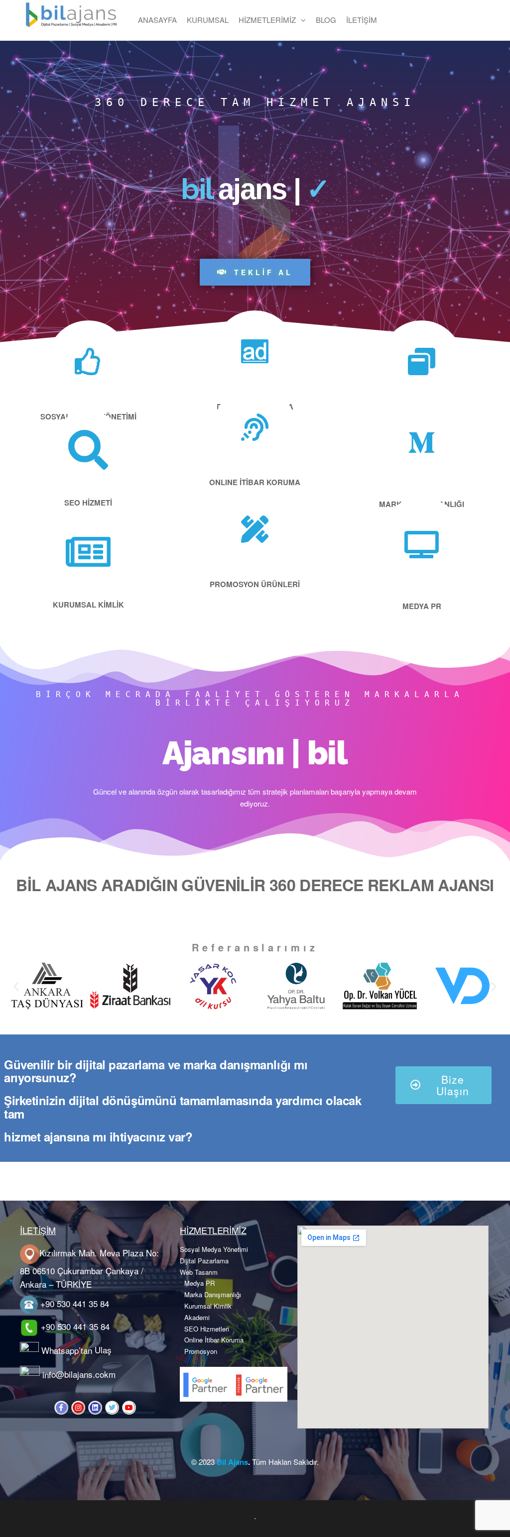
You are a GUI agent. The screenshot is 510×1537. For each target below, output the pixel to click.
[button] (16, 986)
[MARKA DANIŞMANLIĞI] (421, 442)
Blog (326, 19)
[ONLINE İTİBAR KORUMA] (255, 427)
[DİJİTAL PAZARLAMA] (255, 351)
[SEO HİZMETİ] (88, 450)
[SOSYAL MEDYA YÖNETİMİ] (88, 361)
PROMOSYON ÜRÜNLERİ (255, 584)
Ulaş (103, 1350)
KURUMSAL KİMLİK (88, 604)
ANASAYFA (157, 19)
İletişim (361, 19)
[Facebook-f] (61, 1408)
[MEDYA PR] (421, 544)
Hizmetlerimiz (267, 19)
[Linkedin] (95, 1408)
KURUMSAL (208, 19)
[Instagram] (78, 1408)
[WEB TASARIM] (422, 361)
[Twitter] (112, 1408)
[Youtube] (129, 1408)
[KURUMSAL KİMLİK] (88, 552)
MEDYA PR (421, 606)
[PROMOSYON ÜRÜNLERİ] (255, 529)
